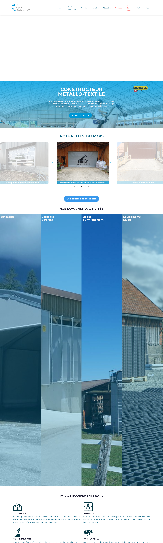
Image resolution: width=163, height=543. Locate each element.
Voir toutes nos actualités (81, 199)
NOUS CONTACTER (80, 115)
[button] (52, 163)
